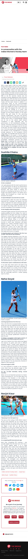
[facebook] (5, 82)
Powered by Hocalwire (18, 555)
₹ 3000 (14, 517)
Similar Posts (9, 534)
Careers (3, 552)
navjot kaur (22, 472)
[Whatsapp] (11, 82)
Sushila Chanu (13, 475)
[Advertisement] (14, 23)
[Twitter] (8, 82)
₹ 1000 (21, 517)
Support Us (18, 550)
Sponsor (14, 508)
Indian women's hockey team (9, 472)
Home (3, 41)
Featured (4, 47)
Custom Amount (14, 522)
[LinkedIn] (14, 82)
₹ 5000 (7, 517)
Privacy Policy (4, 550)
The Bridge (19, 480)
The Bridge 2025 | (8, 555)
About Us (12, 550)
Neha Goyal (5, 475)
